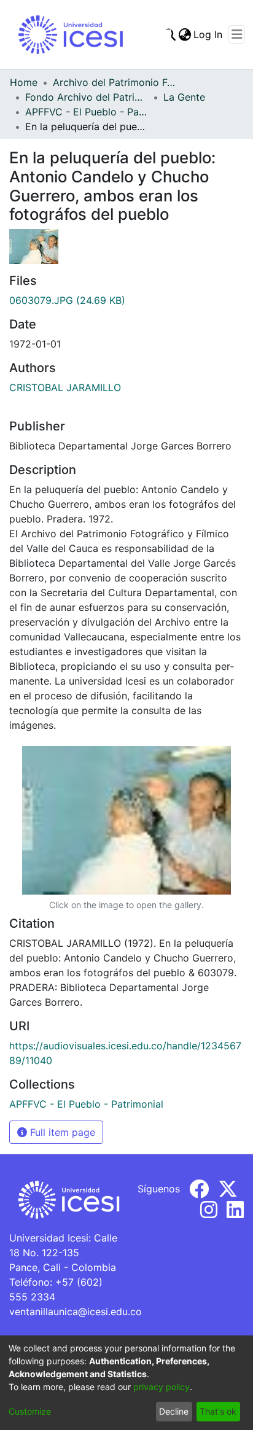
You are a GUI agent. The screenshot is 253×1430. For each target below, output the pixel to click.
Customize (30, 1411)
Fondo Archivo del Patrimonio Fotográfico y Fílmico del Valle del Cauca (86, 97)
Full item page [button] (61, 1132)
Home (23, 82)
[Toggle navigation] (236, 34)
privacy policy (161, 1386)
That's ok (218, 1411)
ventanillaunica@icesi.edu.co (75, 1311)
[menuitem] (184, 34)
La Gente (184, 97)
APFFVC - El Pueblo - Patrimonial (86, 112)
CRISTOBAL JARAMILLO (65, 387)
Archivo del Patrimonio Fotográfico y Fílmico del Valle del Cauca (114, 82)
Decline (174, 1411)
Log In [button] (208, 34)
